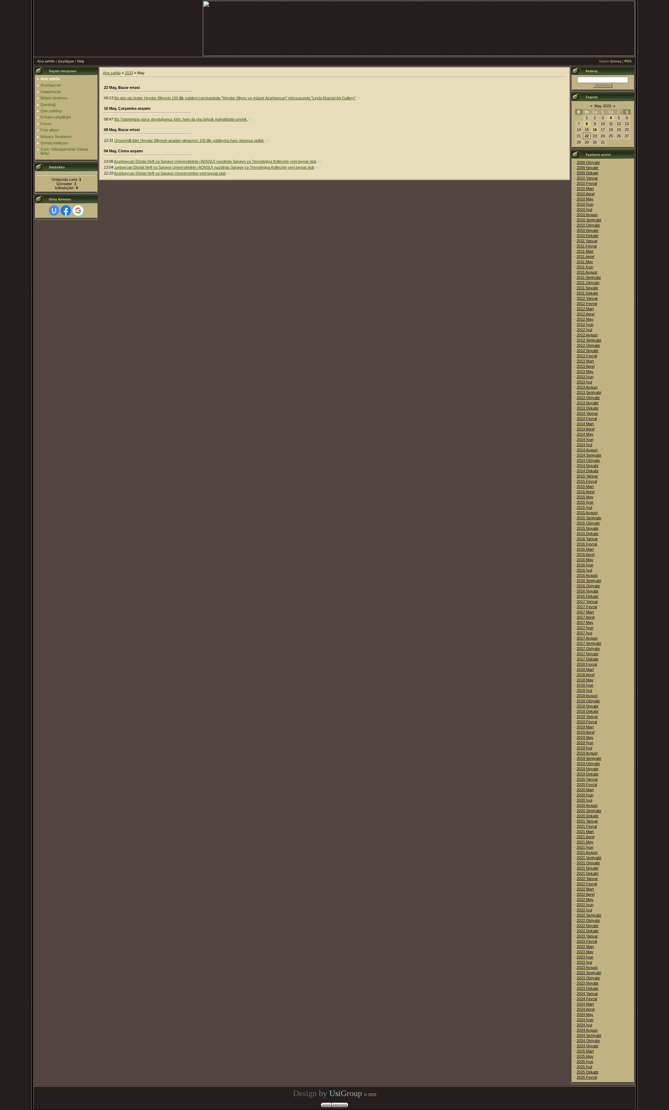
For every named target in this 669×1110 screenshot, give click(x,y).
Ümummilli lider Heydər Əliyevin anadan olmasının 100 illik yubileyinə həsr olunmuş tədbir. (189, 140)
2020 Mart (585, 790)
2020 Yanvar (587, 779)
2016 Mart (585, 549)
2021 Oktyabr (588, 863)
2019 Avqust (587, 753)
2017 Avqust (587, 638)
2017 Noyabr (588, 654)
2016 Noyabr (588, 591)
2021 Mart (585, 831)
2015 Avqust (587, 513)
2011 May (585, 262)
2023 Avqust (587, 967)
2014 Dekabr (588, 471)
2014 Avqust (587, 450)
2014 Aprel (585, 429)
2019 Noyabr (588, 769)
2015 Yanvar (587, 476)
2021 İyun (585, 847)
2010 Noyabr (588, 230)
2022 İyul (584, 910)
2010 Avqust (587, 215)
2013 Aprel (585, 366)
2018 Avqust (587, 696)
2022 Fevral (587, 884)
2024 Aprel (585, 1009)
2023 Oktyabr (588, 978)
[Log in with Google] (78, 210)
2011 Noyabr (587, 288)
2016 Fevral (587, 544)
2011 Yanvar (587, 241)
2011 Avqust (587, 272)
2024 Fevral (587, 999)
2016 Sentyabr (589, 581)
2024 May (585, 1014)
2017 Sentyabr (589, 643)
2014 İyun (585, 439)
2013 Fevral (587, 356)
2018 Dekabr (588, 711)
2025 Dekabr (588, 1072)
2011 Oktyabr (588, 283)
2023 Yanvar (587, 936)
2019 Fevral (587, 722)
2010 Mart (585, 188)
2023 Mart (585, 946)
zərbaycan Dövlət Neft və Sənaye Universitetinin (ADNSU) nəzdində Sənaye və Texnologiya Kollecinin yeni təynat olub (214, 167)
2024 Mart (585, 1004)
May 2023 (602, 106)
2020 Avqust (587, 805)
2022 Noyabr (588, 926)
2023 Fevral (587, 941)
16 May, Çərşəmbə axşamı (127, 108)
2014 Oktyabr (588, 460)
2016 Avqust (587, 575)
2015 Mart (585, 486)
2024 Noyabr (588, 1046)
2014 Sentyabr (589, 455)
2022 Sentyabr (589, 915)
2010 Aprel (585, 194)
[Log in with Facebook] (66, 210)
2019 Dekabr (588, 774)
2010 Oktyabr (588, 225)
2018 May (585, 680)
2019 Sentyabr (589, 758)
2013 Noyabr (588, 403)
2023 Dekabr (588, 988)
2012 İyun (585, 324)
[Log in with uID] (54, 210)
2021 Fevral (587, 826)
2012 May (585, 319)
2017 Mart (585, 612)
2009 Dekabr (588, 173)
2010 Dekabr (588, 236)
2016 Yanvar (587, 539)
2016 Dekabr (588, 596)
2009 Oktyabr (588, 162)
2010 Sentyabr (589, 220)
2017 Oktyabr (588, 648)
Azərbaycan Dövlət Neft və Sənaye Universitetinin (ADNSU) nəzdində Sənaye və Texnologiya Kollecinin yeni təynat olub (215, 161)
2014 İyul (584, 445)
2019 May (585, 737)
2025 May (585, 1056)
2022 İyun (585, 905)
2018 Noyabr (588, 706)
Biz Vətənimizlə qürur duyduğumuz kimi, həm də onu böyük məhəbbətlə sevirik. (181, 119)
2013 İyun (585, 377)
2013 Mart (585, 361)
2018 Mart (585, 669)
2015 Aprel (585, 492)
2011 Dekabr (587, 293)
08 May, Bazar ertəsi (122, 130)
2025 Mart (585, 1051)
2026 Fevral (587, 1077)
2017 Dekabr (588, 659)
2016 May (585, 560)
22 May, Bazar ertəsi (122, 87)
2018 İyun (585, 685)
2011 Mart (585, 251)
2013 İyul (584, 382)
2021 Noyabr (588, 868)
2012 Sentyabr (589, 340)
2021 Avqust (587, 852)
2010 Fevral (587, 183)
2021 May (585, 842)
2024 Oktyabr (588, 1041)
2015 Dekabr (588, 533)
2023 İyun (585, 957)
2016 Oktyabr (588, 586)
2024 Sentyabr (589, 1035)
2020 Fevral (587, 784)
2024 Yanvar (587, 994)
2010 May (585, 199)
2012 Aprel (585, 314)
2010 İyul (584, 209)
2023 (129, 73)
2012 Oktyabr (588, 345)
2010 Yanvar (587, 178)
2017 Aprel (585, 617)
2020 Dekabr (588, 816)
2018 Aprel (585, 675)
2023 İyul (584, 962)
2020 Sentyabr (589, 811)
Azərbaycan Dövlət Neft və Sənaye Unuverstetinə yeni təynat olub (170, 173)
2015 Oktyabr (588, 523)
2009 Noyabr (588, 168)
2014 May (585, 434)
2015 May (585, 497)
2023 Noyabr (588, 983)
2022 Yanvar (587, 878)
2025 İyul (584, 1067)
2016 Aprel (585, 554)
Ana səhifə (46, 61)
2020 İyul (584, 800)
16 (595, 130)
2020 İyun (585, 795)
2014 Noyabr (588, 466)
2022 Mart (585, 889)
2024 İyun (585, 1020)
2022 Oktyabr (588, 920)
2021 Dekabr (588, 873)
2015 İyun (585, 502)
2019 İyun (585, 743)
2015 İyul (584, 507)
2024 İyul (584, 1025)
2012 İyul (584, 330)
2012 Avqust (587, 335)
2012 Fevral (587, 303)
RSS (628, 61)
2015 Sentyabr (589, 518)
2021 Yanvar (587, 821)
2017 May (585, 622)
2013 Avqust (587, 387)
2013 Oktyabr (588, 398)
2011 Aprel (585, 256)
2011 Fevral (587, 246)
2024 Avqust (587, 1030)
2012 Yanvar (587, 298)
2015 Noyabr (588, 528)
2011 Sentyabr (589, 277)
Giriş (80, 61)
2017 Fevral (587, 607)
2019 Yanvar (587, 716)
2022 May (585, 899)
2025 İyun (585, 1061)
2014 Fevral (587, 418)
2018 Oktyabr (588, 701)
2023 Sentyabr (589, 973)
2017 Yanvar (587, 601)
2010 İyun (585, 204)
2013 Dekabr (588, 408)
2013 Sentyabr (589, 392)
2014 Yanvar (587, 413)
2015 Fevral (587, 481)
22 (587, 136)
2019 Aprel (585, 732)
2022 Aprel (585, 894)
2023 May (585, 952)
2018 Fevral (587, 664)
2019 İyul (584, 748)
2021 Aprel (585, 837)
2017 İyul (584, 633)
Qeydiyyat (66, 61)
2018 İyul (584, 690)
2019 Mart (585, 727)
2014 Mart (585, 424)
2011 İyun (585, 267)
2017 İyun (585, 628)
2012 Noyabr (588, 351)
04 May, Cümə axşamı (123, 151)
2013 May (585, 371)
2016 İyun (585, 565)
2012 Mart (585, 309)
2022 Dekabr (588, 931)
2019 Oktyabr (588, 763)
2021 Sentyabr (589, 858)
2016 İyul (584, 570)
